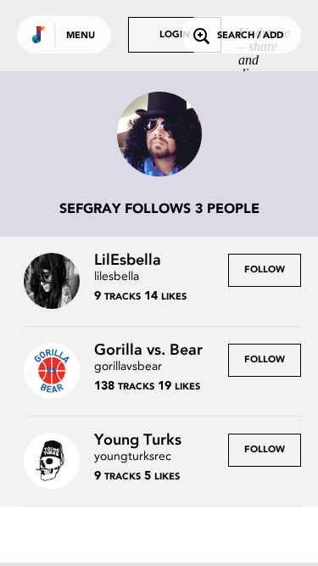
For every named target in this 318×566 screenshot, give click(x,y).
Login (174, 35)
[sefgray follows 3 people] (159, 136)
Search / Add (250, 36)
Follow (264, 270)
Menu (80, 36)
